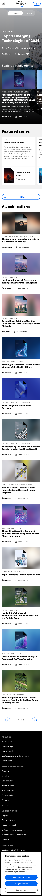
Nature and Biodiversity (13, 695)
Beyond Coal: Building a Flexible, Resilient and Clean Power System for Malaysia (21, 323)
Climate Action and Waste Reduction (18, 236)
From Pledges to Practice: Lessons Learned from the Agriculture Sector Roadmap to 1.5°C (20, 700)
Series (29, 13)
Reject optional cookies (21, 877)
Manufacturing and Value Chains (17, 485)
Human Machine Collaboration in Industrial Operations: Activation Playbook (18, 490)
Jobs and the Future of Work (15, 92)
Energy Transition (10, 277)
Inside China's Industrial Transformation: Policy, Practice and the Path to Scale (20, 615)
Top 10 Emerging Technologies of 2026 (21, 38)
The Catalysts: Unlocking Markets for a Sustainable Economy (21, 240)
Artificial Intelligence (12, 362)
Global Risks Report (14, 142)
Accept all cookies (21, 884)
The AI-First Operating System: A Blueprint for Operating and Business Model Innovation (20, 533)
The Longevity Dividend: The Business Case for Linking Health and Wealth (21, 447)
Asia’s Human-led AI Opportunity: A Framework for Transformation (19, 657)
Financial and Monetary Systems (17, 403)
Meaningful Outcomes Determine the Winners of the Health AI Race (21, 365)
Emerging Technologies (13, 572)
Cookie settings (21, 890)
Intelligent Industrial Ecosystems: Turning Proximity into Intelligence (19, 281)
